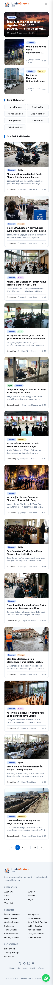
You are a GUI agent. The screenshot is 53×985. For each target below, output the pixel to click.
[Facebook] (24, 963)
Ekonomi (31, 895)
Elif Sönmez (9, 949)
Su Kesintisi (37, 120)
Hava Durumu (15, 107)
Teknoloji (8, 903)
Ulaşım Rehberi (38, 114)
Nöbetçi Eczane (11, 937)
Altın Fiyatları (38, 107)
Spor (6, 895)
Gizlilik (33, 968)
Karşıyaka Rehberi (36, 933)
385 (34, 847)
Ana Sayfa (8, 892)
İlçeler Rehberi (34, 937)
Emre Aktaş (9, 956)
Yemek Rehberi (34, 930)
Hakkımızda (15, 968)
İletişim (25, 968)
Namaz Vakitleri (15, 114)
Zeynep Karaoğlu (12, 952)
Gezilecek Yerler (11, 922)
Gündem (31, 892)
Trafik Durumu (10, 930)
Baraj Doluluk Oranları (37, 922)
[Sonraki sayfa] (41, 847)
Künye (41, 968)
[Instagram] (28, 963)
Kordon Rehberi (11, 933)
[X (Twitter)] (20, 963)
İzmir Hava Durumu (12, 914)
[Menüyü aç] (46, 4)
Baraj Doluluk (15, 120)
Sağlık (30, 899)
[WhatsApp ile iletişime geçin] (46, 978)
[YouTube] (33, 963)
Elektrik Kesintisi (15, 127)
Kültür (6, 899)
